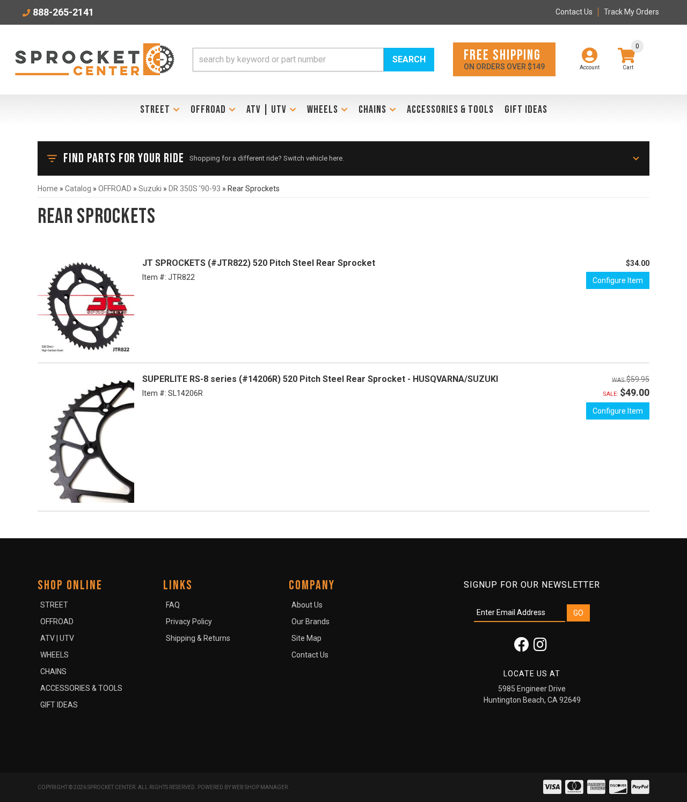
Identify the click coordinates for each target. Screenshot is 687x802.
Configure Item (618, 280)
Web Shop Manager (260, 787)
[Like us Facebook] (521, 647)
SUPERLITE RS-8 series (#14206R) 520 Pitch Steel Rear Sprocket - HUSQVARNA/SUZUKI (320, 379)
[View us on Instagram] (540, 647)
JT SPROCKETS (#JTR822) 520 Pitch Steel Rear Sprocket (258, 263)
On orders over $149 (504, 59)
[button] (313, 59)
